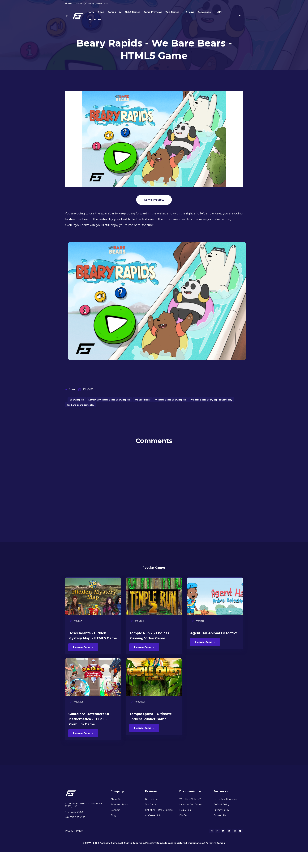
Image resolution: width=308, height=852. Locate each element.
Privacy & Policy (74, 831)
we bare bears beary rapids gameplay (211, 400)
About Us (116, 799)
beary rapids (77, 400)
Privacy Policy (221, 810)
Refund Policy (221, 804)
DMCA (183, 815)
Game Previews (152, 12)
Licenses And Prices (190, 804)
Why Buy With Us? (190, 799)
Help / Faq (185, 810)
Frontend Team (119, 804)
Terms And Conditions (226, 799)
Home (68, 3)
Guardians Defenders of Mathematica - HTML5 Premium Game (88, 719)
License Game (82, 647)
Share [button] (72, 389)
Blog (113, 815)
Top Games (172, 12)
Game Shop (151, 799)
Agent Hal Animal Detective (214, 633)
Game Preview (154, 199)
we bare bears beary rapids (170, 400)
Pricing (190, 12)
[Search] (240, 16)
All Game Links (153, 815)
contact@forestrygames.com (91, 3)
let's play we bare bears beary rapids (109, 400)
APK (219, 12)
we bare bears (142, 400)
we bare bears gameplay (80, 405)
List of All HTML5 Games (158, 810)
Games (111, 12)
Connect (115, 810)
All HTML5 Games (129, 12)
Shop (101, 12)
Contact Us (94, 19)
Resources (204, 12)
